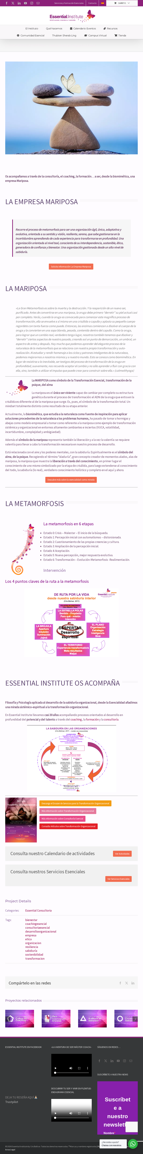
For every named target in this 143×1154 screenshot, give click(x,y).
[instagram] (124, 1060)
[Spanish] (102, 3)
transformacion (34, 959)
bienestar (31, 920)
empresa (30, 935)
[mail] (130, 1060)
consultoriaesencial (37, 928)
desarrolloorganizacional (40, 931)
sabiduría (31, 951)
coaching (76, 719)
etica (28, 939)
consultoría (111, 719)
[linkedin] (112, 1060)
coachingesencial (36, 924)
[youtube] (118, 1060)
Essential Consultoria (38, 910)
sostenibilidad (34, 954)
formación (92, 719)
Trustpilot (11, 1102)
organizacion (33, 943)
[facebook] (99, 1060)
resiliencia (31, 947)
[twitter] (105, 1060)
